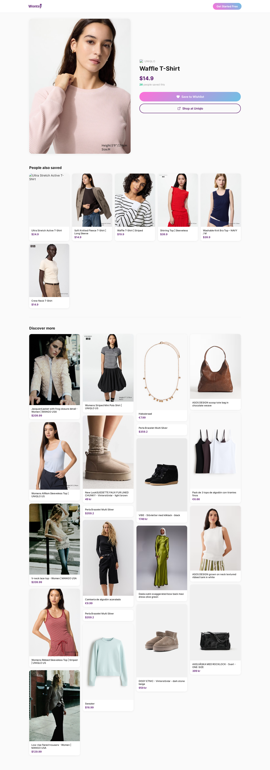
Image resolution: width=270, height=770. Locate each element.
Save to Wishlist (192, 97)
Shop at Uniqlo (192, 108)
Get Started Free (227, 6)
